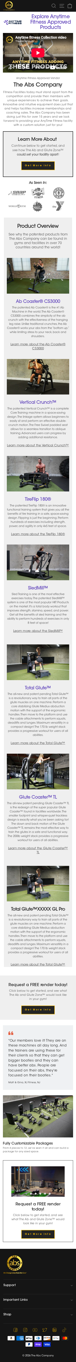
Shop (7, 1314)
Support (9, 1285)
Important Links (15, 1300)
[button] (26, 1194)
